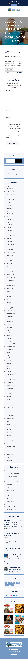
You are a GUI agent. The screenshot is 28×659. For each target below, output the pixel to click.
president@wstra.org (15, 3)
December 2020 (11, 244)
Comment (9, 90)
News (11, 69)
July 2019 (9, 291)
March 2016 (10, 402)
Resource (9, 498)
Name (8, 104)
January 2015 (10, 441)
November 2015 (11, 413)
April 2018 (9, 333)
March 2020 (10, 269)
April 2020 (9, 266)
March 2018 (10, 335)
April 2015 (9, 432)
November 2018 (11, 313)
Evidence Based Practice (13, 482)
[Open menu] (4, 15)
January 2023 (10, 219)
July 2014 (9, 457)
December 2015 (11, 410)
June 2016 (9, 393)
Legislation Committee (12, 490)
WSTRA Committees (12, 507)
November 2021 (11, 236)
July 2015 (9, 424)
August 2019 (10, 288)
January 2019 (10, 308)
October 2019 (10, 283)
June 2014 (9, 460)
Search (18, 161)
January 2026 (10, 191)
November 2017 (11, 346)
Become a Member (20, 14)
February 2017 (10, 371)
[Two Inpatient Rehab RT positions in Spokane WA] (6, 569)
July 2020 (9, 258)
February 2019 (10, 305)
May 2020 (9, 263)
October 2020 (10, 249)
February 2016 (10, 405)
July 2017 (9, 357)
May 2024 (9, 208)
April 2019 (9, 299)
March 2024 (10, 214)
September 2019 (11, 285)
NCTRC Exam (10, 493)
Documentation (11, 479)
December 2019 (11, 277)
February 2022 (10, 227)
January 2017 (10, 374)
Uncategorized (10, 501)
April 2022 (9, 225)
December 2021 (11, 233)
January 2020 (10, 274)
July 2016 (9, 391)
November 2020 (11, 247)
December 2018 (11, 310)
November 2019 (11, 280)
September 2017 (11, 352)
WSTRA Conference (12, 509)
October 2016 (10, 382)
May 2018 (9, 330)
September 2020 (11, 252)
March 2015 (10, 435)
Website (8, 117)
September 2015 (11, 418)
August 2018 (10, 321)
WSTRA (8, 504)
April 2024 (9, 211)
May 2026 (9, 186)
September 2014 (11, 452)
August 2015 (10, 421)
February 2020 (10, 272)
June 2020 (9, 261)
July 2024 (9, 202)
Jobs (7, 69)
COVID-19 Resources (12, 476)
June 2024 (9, 205)
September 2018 (11, 319)
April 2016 (9, 399)
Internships (9, 484)
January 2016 (10, 407)
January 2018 (10, 341)
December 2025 (11, 194)
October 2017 (10, 349)
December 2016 (11, 377)
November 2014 (11, 446)
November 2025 (11, 197)
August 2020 (10, 255)
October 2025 (10, 200)
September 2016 (11, 385)
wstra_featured (9, 585)
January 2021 (10, 241)
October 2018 (10, 316)
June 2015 (9, 427)
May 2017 (9, 363)
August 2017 (10, 355)
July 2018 (9, 324)
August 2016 (10, 388)
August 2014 (10, 454)
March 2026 (10, 189)
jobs (18, 582)
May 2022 (9, 222)
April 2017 (9, 366)
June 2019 (9, 294)
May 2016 (9, 396)
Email (8, 111)
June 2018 (9, 327)
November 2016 (11, 380)
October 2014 (10, 449)
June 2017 (9, 360)
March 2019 (9, 302)
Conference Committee (13, 473)
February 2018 (10, 338)
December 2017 (11, 344)
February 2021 (10, 238)
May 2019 (9, 297)
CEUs (8, 471)
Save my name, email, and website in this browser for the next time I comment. (14, 126)
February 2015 (10, 438)
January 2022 (10, 230)
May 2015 (9, 429)
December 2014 (11, 443)
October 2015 (10, 416)
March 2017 (10, 369)
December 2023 (11, 216)
